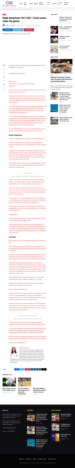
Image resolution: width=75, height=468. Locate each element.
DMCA (34, 459)
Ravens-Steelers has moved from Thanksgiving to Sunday (66, 435)
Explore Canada (41, 3)
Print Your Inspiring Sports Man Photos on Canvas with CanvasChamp (24, 391)
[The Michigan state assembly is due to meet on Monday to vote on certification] (55, 427)
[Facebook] (4, 69)
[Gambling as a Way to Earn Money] (54, 39)
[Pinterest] (4, 80)
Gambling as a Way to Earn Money (64, 37)
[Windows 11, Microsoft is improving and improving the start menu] (54, 20)
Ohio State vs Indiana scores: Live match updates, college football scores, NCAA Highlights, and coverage (66, 415)
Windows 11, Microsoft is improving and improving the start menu (65, 19)
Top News (25, 3)
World (31, 3)
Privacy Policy (52, 459)
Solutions (54, 3)
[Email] (4, 84)
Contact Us (60, 3)
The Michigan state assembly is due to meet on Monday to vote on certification (66, 425)
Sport (4, 14)
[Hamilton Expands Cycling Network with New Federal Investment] (54, 120)
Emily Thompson (11, 25)
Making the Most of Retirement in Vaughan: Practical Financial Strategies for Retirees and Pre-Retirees (65, 96)
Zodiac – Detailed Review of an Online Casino (65, 27)
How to (49, 3)
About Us (21, 459)
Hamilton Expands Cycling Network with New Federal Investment (65, 119)
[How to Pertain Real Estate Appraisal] (54, 49)
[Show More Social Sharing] (35, 29)
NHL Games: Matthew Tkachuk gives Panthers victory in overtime (39, 390)
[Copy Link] (4, 88)
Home (21, 3)
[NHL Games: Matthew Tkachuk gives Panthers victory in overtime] (40, 382)
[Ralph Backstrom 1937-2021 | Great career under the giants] (25, 47)
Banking (36, 3)
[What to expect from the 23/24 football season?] (9, 382)
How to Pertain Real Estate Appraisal (64, 47)
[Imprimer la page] (13, 81)
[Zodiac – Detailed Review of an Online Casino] (54, 30)
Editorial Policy (66, 3)
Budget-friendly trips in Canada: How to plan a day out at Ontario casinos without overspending (65, 109)
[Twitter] (4, 72)
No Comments (29, 25)
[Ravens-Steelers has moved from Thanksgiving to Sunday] (55, 437)
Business (52, 75)
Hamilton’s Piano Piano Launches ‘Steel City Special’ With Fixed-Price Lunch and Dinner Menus (61, 79)
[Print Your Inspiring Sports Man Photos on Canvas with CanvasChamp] (24, 382)
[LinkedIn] (4, 76)
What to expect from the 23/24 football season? (9, 389)
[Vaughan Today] (9, 3)
